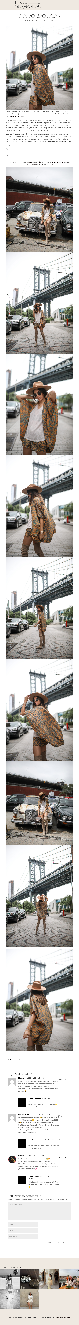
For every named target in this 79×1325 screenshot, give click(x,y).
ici (40, 162)
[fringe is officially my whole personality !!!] (30, 1299)
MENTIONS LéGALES (63, 1318)
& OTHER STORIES (56, 162)
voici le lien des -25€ (16, 116)
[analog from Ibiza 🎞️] (10, 1299)
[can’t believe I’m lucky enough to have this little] (10, 1279)
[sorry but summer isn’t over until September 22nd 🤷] (30, 1279)
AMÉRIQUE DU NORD (40, 21)
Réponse (62, 1079)
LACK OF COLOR (32, 165)
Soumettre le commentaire (52, 1242)
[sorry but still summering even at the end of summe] (69, 1279)
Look (51, 21)
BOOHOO (29, 162)
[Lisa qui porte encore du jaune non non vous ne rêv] (49, 1279)
